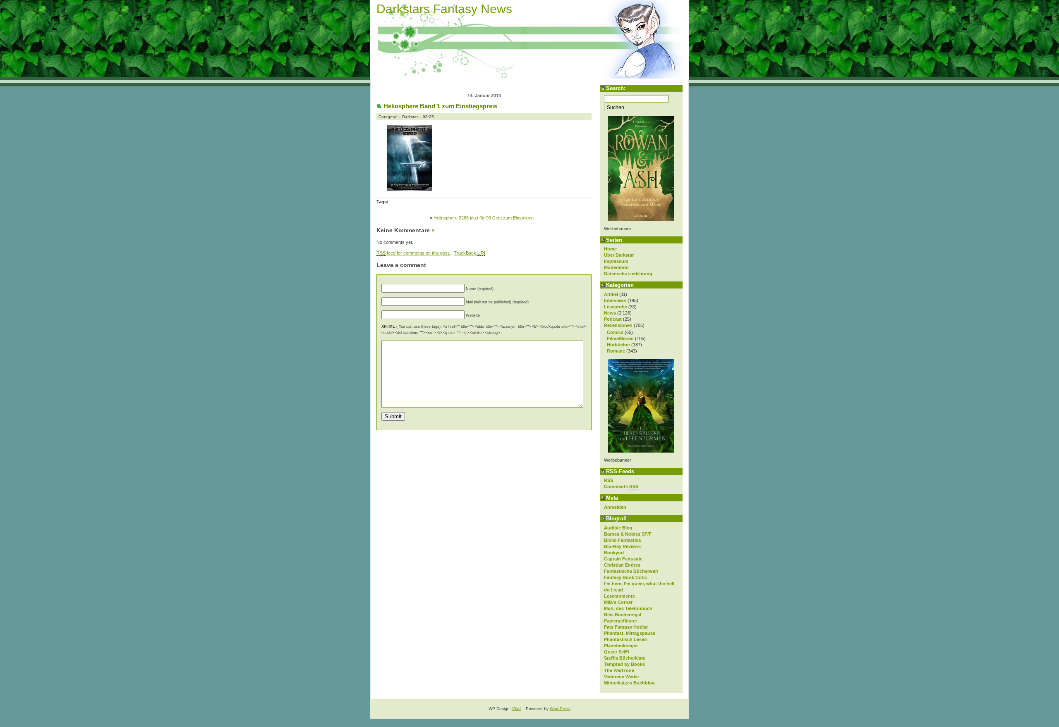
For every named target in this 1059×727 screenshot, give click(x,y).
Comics (615, 332)
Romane (616, 350)
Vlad (516, 708)
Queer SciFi (616, 651)
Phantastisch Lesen (625, 639)
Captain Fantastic (623, 558)
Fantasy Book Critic (625, 577)
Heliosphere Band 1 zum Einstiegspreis (440, 106)
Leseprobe (615, 306)
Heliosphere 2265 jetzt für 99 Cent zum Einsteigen (484, 217)
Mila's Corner (618, 602)
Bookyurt (614, 552)
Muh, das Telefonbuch (628, 608)
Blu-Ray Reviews (622, 546)
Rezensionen (618, 325)
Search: (615, 88)
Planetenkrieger (621, 645)
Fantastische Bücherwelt (631, 571)
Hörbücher (618, 344)
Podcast (613, 319)
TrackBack (469, 252)
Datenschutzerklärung (628, 273)
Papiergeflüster (620, 620)
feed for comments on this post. (413, 252)
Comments (621, 486)
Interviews (615, 300)
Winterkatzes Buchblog (629, 682)
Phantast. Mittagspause (629, 633)
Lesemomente (619, 596)
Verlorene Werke (621, 676)
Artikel (611, 294)
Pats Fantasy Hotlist (626, 627)
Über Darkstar (619, 255)
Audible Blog (618, 527)
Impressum (616, 261)
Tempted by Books (624, 664)
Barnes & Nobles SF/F (628, 534)
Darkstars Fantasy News (444, 9)
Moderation (616, 267)
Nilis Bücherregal (622, 614)
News (610, 312)
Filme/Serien (620, 338)
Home (610, 248)
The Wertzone (619, 670)
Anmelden (615, 507)
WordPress (560, 708)
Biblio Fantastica (622, 540)
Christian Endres (622, 565)
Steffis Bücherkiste (624, 657)
